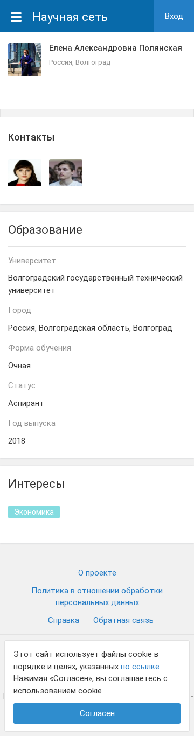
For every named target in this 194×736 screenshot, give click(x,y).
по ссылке (140, 666)
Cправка (63, 620)
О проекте (97, 573)
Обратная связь (123, 620)
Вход (174, 16)
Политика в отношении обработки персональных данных (97, 597)
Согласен (97, 713)
